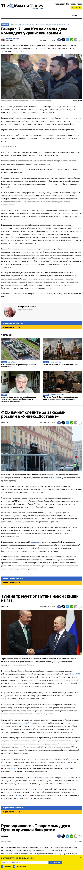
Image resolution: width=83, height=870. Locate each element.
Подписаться (41, 447)
